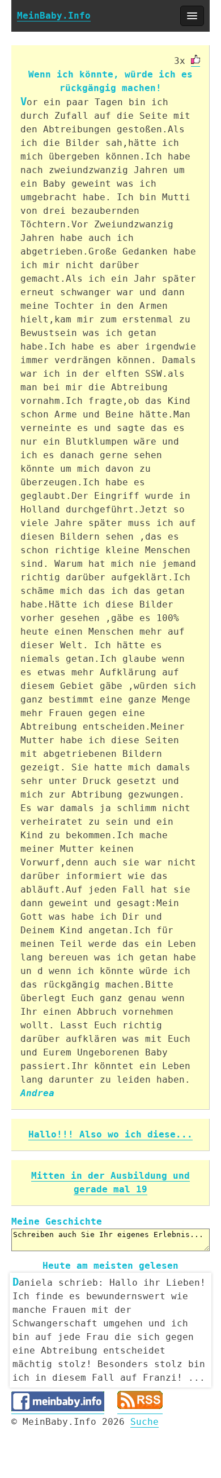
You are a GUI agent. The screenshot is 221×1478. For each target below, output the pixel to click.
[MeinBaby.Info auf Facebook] (57, 1408)
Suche (144, 1421)
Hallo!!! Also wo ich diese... (110, 1134)
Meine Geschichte (56, 1221)
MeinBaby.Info (54, 15)
